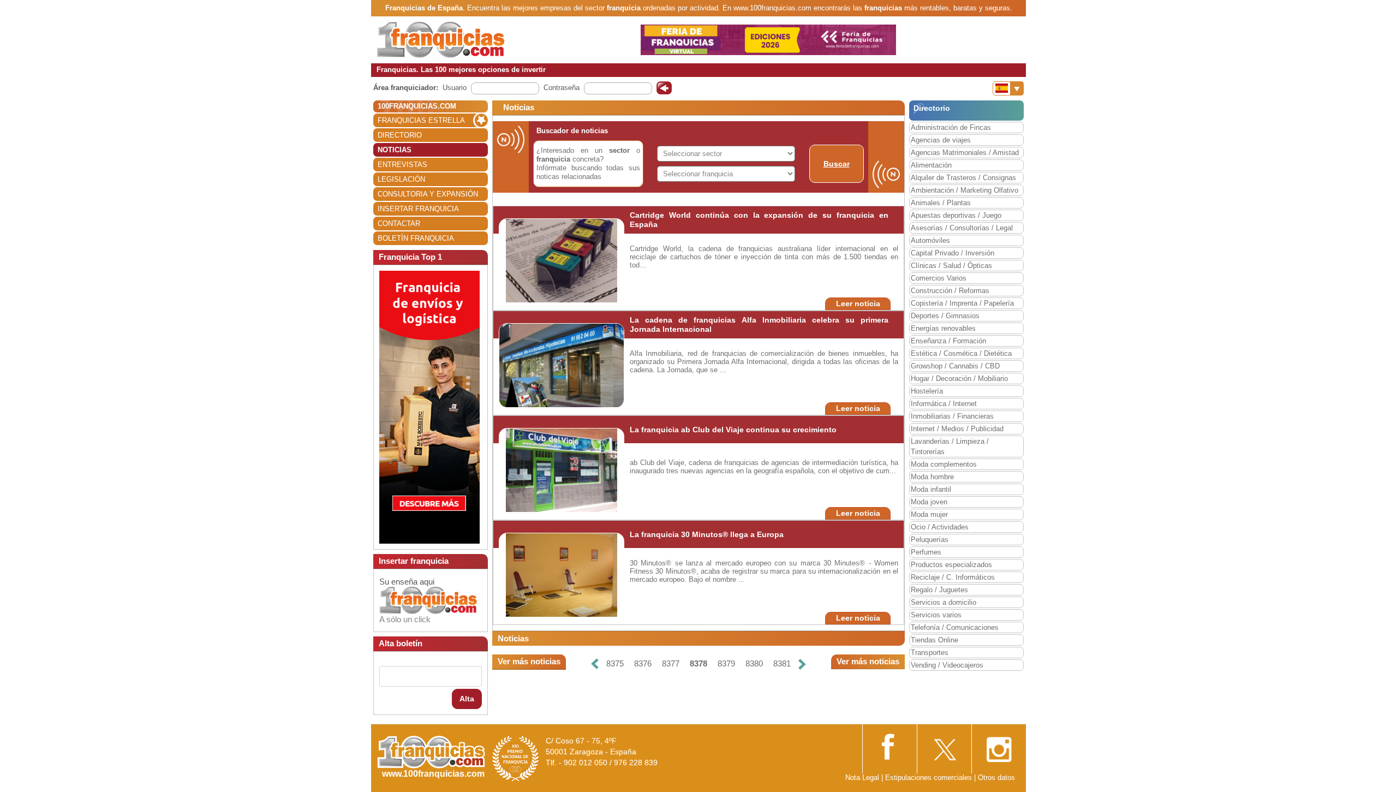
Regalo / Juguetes (939, 590)
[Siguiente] (802, 664)
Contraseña (562, 88)
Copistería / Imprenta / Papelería (962, 303)
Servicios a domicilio (943, 602)
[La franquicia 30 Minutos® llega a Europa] (561, 574)
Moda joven (929, 502)
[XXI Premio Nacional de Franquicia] (516, 758)
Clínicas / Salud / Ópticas (951, 265)
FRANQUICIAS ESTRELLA (421, 120)
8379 (726, 663)
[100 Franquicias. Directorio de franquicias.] (441, 39)
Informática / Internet (944, 404)
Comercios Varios (938, 278)
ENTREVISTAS (402, 164)
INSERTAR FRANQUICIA (418, 209)
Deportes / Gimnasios (945, 316)
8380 (754, 663)
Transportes (929, 652)
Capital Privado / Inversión (952, 253)
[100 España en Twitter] (944, 746)
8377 (670, 663)
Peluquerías (929, 539)
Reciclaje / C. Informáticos (953, 577)
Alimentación (931, 165)
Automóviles (930, 240)
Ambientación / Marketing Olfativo (964, 190)
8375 (615, 663)
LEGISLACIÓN (401, 179)
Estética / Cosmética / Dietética (961, 353)
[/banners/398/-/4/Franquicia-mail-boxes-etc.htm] (429, 406)
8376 (643, 663)
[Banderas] (1008, 88)
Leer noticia (858, 303)
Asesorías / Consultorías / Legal (962, 228)
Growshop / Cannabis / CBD (955, 366)
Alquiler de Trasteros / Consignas (963, 178)
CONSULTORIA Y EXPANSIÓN (428, 194)
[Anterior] (594, 664)
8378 (698, 663)
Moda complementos (944, 464)
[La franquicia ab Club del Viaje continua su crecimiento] (561, 470)
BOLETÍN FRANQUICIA (416, 238)
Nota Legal (862, 777)
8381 (782, 663)
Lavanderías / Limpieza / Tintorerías (950, 446)
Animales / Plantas (941, 203)
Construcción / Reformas (950, 291)
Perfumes (926, 552)
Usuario (455, 88)
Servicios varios (936, 615)
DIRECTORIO (400, 135)
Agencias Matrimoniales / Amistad (965, 152)
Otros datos (996, 777)
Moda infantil (931, 489)
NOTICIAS (394, 150)
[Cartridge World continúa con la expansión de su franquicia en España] (561, 260)
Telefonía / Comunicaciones (955, 627)
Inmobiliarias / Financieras (952, 416)
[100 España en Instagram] (998, 746)
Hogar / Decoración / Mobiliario (959, 378)
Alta (466, 698)
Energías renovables (943, 328)
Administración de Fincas (951, 127)
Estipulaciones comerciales (929, 777)
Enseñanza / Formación (948, 341)
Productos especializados (951, 565)
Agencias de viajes (941, 140)
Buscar (836, 163)
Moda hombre (932, 477)
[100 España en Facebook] (889, 745)
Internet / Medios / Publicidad (957, 429)
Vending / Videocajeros (947, 665)
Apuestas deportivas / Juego (956, 215)
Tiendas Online (934, 640)
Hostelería (927, 391)
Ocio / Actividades (940, 527)
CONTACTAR (399, 223)
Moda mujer (929, 514)
